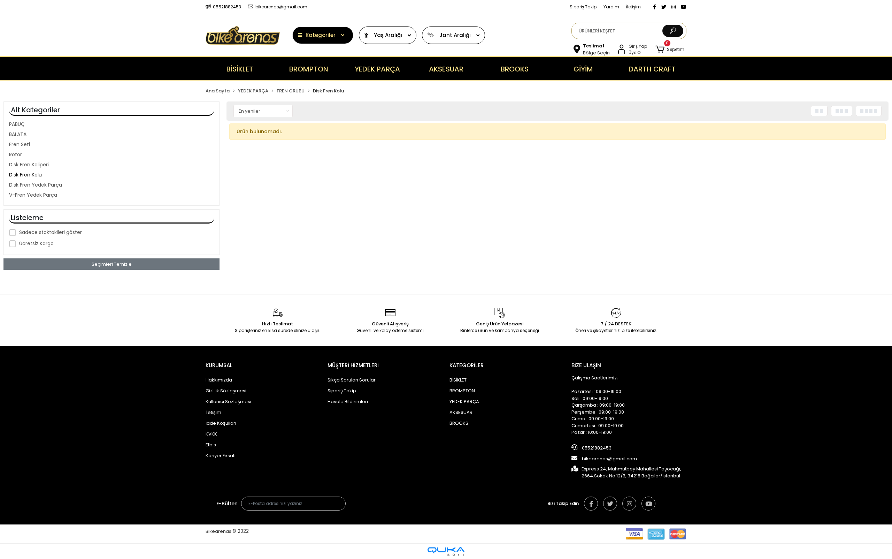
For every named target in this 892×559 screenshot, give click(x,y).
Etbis (211, 444)
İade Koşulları (221, 423)
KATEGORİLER (466, 365)
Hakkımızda (219, 380)
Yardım (611, 7)
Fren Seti (19, 144)
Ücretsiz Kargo (36, 243)
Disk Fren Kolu (25, 174)
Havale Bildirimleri (348, 401)
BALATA (17, 134)
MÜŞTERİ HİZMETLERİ (353, 365)
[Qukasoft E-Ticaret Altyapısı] (446, 551)
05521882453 (596, 448)
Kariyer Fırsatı (221, 455)
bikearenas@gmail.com (609, 458)
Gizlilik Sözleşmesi (226, 390)
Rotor (15, 154)
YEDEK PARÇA (464, 401)
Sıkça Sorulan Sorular (352, 380)
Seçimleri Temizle (112, 264)
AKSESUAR (460, 412)
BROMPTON (462, 390)
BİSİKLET (458, 380)
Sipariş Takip (583, 7)
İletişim (633, 7)
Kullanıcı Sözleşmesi (228, 401)
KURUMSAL (219, 365)
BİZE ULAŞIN (586, 365)
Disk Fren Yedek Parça (35, 184)
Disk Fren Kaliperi (29, 164)
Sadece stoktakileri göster (50, 232)
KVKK (211, 434)
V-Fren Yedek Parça (33, 194)
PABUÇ (17, 124)
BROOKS (458, 423)
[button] (669, 49)
